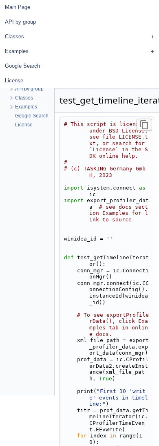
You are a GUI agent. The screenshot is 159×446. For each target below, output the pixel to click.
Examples (17, 51)
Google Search (22, 66)
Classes (14, 36)
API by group (20, 22)
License (14, 80)
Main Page (17, 7)
